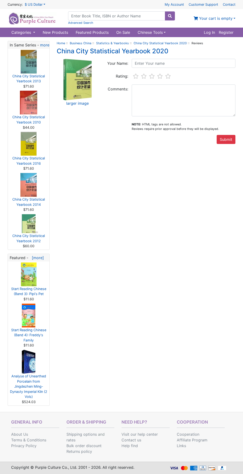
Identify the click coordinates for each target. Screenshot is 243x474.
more (44, 45)
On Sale (123, 32)
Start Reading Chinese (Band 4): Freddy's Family (28, 335)
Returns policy (79, 451)
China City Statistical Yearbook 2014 (28, 202)
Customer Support (203, 4)
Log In (209, 32)
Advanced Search (80, 23)
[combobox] (116, 15)
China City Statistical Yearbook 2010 (28, 119)
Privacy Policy (24, 445)
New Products (55, 32)
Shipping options (81, 434)
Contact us (131, 440)
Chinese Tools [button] (150, 32)
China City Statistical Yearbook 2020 (160, 43)
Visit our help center (140, 434)
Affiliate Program (192, 440)
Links (181, 445)
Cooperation (188, 434)
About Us (19, 434)
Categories (21, 32)
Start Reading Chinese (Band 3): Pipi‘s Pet (28, 291)
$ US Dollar (33, 4)
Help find (130, 445)
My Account (174, 4)
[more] (36, 257)
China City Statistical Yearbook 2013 (28, 78)
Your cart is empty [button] (215, 18)
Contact (229, 4)
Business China (80, 43)
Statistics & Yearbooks (112, 43)
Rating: (122, 76)
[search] (170, 15)
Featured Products (92, 32)
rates (70, 440)
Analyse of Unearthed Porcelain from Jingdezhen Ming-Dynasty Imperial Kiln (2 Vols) (28, 386)
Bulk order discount (84, 445)
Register (226, 32)
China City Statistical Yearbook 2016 (28, 160)
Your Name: (117, 63)
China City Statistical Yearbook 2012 (28, 238)
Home (61, 43)
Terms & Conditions (28, 440)
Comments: (118, 89)
